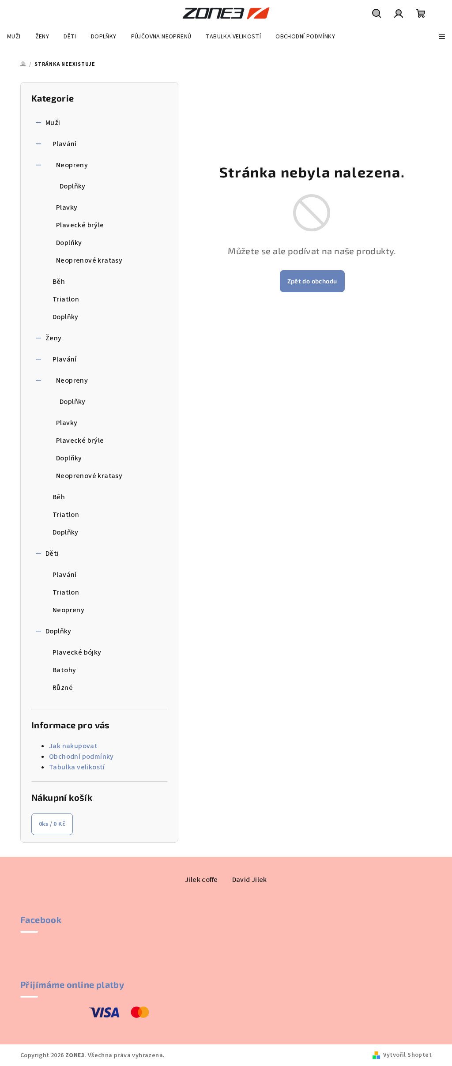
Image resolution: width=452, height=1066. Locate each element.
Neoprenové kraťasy (89, 260)
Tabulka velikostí (77, 767)
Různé (63, 688)
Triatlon (66, 299)
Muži (52, 123)
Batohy (64, 670)
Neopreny (72, 165)
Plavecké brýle (80, 225)
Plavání (65, 144)
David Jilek (249, 880)
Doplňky (73, 186)
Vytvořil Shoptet (407, 1055)
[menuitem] (14, 36)
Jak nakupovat (73, 746)
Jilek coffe (201, 880)
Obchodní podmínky (81, 756)
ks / (52, 824)
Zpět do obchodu (312, 281)
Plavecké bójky (77, 652)
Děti (52, 553)
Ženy (53, 338)
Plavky (66, 207)
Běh (59, 281)
